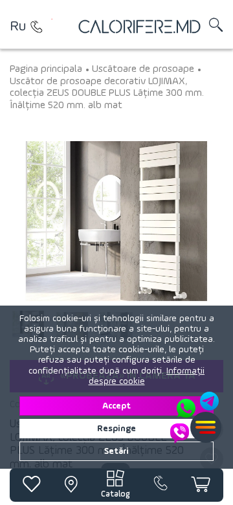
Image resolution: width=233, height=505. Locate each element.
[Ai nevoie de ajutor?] (195, 417)
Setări (116, 451)
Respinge (116, 428)
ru (18, 26)
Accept (116, 405)
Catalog (115, 494)
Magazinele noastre (36, 26)
